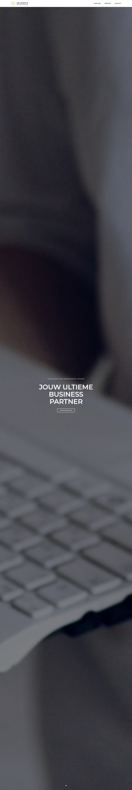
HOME (88, 3)
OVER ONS (97, 3)
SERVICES (107, 3)
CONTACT (118, 3)
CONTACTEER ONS (66, 410)
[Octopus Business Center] (19, 3)
